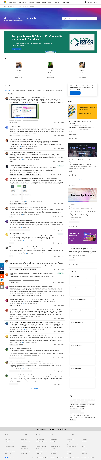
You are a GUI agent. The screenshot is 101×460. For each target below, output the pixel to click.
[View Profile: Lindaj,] (6, 140)
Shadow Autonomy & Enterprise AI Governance (80, 122)
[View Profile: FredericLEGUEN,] (6, 310)
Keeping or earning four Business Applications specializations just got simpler (80, 208)
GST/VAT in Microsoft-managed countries (20, 348)
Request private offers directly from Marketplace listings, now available (27, 207)
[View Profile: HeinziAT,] (6, 221)
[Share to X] (55, 429)
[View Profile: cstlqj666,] (6, 375)
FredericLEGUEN (13, 316)
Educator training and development (42, 448)
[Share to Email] (65, 429)
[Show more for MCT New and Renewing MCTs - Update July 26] (40, 175)
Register (90, 2)
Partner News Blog (75, 288)
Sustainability (84, 453)
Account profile (23, 437)
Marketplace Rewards (70, 451)
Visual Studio (69, 453)
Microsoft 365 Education (40, 444)
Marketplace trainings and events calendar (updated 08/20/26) (25, 152)
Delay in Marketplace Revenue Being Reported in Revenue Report (26, 361)
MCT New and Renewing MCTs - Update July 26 (21, 165)
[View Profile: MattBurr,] (6, 274)
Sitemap (33, 457)
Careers (83, 437)
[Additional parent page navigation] (16, 6)
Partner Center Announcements (79, 380)
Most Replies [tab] (46, 90)
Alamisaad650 (12, 329)
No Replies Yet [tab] (59, 90)
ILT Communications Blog (80, 255)
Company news (84, 441)
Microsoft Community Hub (9, 6)
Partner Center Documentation (78, 357)
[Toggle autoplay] (55, 52)
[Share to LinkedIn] (50, 429)
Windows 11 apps (8, 453)
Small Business (53, 453)
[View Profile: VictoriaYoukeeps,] (6, 179)
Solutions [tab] (52, 90)
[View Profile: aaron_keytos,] (6, 362)
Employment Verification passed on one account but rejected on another (27, 335)
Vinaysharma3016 (13, 293)
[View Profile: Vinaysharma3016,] (6, 287)
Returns (22, 444)
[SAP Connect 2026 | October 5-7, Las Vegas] (82, 150)
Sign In (95, 2)
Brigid (10, 133)
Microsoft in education (40, 437)
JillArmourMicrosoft (13, 254)
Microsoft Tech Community (71, 446)
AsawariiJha (12, 267)
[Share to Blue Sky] (60, 429)
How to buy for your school (41, 446)
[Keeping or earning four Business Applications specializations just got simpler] (82, 195)
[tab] (46, 52)
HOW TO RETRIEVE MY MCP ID (17, 233)
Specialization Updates (76, 217)
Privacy (46, 457)
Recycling (77, 457)
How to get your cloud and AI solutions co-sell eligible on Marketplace (27, 97)
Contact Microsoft (40, 457)
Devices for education (40, 439)
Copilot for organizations (9, 444)
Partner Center (74, 334)
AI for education (39, 453)
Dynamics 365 (53, 441)
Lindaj (10, 146)
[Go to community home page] (5, 2)
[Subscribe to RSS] (62, 429)
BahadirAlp (11, 342)
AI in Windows (7, 448)
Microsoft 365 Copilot (54, 451)
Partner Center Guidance (77, 345)
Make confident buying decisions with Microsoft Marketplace (25, 139)
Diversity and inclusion (86, 448)
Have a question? (75, 276)
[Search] (86, 2)
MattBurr (11, 280)
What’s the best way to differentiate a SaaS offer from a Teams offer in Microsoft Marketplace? (33, 178)
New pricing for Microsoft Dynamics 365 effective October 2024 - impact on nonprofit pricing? (31, 273)
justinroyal (11, 120)
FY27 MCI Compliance (15, 126)
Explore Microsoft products (10, 451)
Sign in (75, 93)
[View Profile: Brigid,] (6, 127)
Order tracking (23, 446)
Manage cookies (53, 457)
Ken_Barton (12, 355)
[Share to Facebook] (53, 429)
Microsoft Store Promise (25, 451)
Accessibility (84, 451)
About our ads (83, 457)
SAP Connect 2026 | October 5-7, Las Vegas (80, 161)
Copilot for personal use (9, 446)
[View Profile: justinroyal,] (6, 98)
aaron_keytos (12, 368)
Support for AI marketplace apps (72, 444)
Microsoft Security (53, 439)
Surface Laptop (7, 439)
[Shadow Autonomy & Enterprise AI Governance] (82, 111)
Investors (83, 446)
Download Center (24, 439)
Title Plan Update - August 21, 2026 (80, 248)
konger (11, 172)
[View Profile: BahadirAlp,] (6, 336)
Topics (20, 6)
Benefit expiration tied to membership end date (21, 220)
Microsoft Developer (70, 439)
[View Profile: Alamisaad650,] (6, 323)
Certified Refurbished (25, 448)
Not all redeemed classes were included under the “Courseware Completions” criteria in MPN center (34, 322)
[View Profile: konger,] (6, 166)
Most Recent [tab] (8, 90)
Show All (71, 423)
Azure (68, 437)
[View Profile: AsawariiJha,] (6, 261)
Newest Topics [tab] (16, 90)
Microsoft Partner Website (77, 311)
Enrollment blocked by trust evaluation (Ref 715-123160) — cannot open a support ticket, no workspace (36, 309)
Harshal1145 (12, 303)
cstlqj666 (11, 381)
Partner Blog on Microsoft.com (79, 299)
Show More (35, 388)
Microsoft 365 (52, 444)
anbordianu (71, 255)
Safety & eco (72, 457)
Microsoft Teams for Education (41, 441)
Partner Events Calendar (77, 322)
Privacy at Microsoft (85, 444)
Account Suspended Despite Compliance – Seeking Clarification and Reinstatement (30, 286)
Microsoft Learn (69, 441)
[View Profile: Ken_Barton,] (6, 349)
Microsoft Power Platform (55, 446)
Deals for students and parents (41, 451)
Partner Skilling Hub (76, 368)
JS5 (69, 217)
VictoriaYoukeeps (13, 201)
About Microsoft (84, 439)
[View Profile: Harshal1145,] (6, 300)
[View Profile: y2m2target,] (6, 234)
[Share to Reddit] (58, 429)
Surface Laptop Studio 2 (9, 441)
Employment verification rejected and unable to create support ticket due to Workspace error (33, 375)
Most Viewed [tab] (38, 90)
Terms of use (59, 457)
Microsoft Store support (25, 441)
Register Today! (16, 49)
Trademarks (66, 457)
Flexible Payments (24, 453)
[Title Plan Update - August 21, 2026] (82, 236)
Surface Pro (7, 437)
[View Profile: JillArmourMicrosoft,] (6, 247)
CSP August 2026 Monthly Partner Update (20, 260)
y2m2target (12, 240)
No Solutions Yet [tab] (30, 90)
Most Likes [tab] (22, 90)
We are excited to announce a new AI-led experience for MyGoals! (26, 247)
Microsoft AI (52, 437)
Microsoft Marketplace (71, 448)
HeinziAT (11, 227)
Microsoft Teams (53, 448)
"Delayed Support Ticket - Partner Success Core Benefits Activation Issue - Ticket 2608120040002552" (35, 299)
